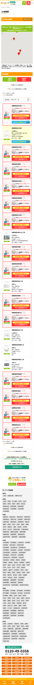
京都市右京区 (27, 519)
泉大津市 (18, 565)
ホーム (2, 7)
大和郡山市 (16, 623)
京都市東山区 (6, 519)
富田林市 (5, 570)
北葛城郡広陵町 (23, 636)
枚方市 (9, 567)
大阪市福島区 (13, 542)
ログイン (24, 3)
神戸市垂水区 (13, 593)
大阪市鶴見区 (21, 555)
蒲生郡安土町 (6, 506)
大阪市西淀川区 (14, 547)
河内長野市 (16, 570)
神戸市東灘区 (6, 590)
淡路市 (20, 605)
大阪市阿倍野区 (6, 552)
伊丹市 (13, 598)
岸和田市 (28, 562)
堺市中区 (18, 560)
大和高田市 (10, 623)
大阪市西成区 (6, 555)
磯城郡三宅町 (21, 631)
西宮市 (24, 595)
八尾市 (18, 567)
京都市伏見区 (6, 521)
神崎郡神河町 (13, 613)
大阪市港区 (5, 545)
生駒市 (18, 626)
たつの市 (9, 608)
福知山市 (27, 521)
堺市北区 (16, 562)
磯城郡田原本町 (6, 633)
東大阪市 (15, 575)
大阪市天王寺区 (20, 545)
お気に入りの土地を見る (17, 85)
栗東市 (4, 503)
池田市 (9, 565)
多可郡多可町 (24, 608)
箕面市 (9, 572)
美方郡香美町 (21, 615)
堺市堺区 (12, 560)
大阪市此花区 (21, 542)
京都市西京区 (21, 521)
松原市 (21, 570)
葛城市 (27, 626)
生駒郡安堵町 (6, 631)
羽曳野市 (18, 572)
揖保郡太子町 (21, 613)
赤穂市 (4, 600)
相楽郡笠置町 (22, 531)
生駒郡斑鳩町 (25, 628)
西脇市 (9, 600)
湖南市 (18, 503)
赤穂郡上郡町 (6, 615)
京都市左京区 (20, 517)
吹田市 (13, 565)
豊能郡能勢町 (13, 580)
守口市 (4, 567)
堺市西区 (5, 562)
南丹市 (4, 529)
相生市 (18, 598)
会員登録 (28, 3)
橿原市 (26, 623)
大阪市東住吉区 (22, 552)
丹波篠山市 (19, 603)
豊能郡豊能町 (6, 580)
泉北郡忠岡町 (21, 580)
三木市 (18, 600)
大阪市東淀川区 (22, 547)
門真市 (23, 572)
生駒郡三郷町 (18, 628)
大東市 (26, 570)
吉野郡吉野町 (14, 638)
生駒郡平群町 (10, 628)
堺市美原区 (22, 562)
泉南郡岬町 (20, 582)
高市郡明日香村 (22, 633)
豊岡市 (22, 598)
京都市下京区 (13, 519)
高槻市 (23, 565)
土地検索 (4, 683)
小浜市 (4, 495)
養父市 (24, 603)
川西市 (27, 600)
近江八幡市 (14, 501)
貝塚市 (28, 565)
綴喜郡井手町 (6, 531)
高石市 (4, 575)
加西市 (13, 603)
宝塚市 (13, 600)
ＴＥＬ (30, 683)
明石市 (20, 595)
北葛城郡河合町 (6, 638)
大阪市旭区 (20, 550)
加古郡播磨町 (13, 610)
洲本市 (4, 598)
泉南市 (20, 575)
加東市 (4, 608)
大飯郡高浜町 (10, 495)
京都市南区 (20, 519)
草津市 (20, 501)
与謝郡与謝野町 (22, 536)
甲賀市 (9, 503)
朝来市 (15, 605)
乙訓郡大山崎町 (16, 529)
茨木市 (13, 567)
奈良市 (4, 623)
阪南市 (15, 577)
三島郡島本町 (21, 577)
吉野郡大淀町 (22, 638)
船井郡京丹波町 (6, 536)
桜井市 (4, 626)
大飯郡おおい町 (18, 495)
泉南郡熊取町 (6, 582)
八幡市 (14, 527)
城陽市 (27, 524)
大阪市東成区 (6, 550)
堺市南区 (10, 562)
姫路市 (11, 595)
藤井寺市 (9, 575)
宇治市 (13, 524)
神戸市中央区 (27, 593)
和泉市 (4, 572)
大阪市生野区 (13, 550)
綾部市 (9, 524)
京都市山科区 (13, 521)
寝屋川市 (10, 570)
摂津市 (28, 572)
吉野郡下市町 (6, 641)
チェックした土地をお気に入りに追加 (17, 89)
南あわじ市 (10, 605)
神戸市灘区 (13, 590)
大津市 (4, 501)
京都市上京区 (12, 517)
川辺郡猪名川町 (16, 608)
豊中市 (4, 565)
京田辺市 (19, 527)
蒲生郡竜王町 (21, 506)
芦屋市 (9, 598)
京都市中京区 (27, 517)
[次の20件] (9, 95)
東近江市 (23, 503)
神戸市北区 (20, 593)
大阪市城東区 (27, 550)
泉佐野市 (23, 567)
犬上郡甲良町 (21, 508)
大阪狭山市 (10, 577)
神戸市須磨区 (6, 593)
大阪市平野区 (14, 557)
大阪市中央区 (6, 560)
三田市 (9, 603)
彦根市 (9, 501)
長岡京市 (9, 527)
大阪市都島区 (6, 542)
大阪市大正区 (12, 545)
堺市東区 (23, 560)
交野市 (4, 577)
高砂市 (22, 600)
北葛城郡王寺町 (14, 636)
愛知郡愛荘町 (6, 508)
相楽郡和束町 (6, 534)
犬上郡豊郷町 (13, 508)
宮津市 (18, 524)
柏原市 (13, 572)
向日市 (4, 527)
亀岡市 (22, 524)
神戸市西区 (5, 595)
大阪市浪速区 (6, 547)
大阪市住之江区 (6, 557)
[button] (20, 51)
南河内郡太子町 (6, 585)
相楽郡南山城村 (21, 534)
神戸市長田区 (27, 590)
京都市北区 (5, 517)
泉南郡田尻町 (13, 582)
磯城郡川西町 (13, 631)
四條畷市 (25, 575)
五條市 (9, 626)
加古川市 (27, 598)
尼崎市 (15, 595)
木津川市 (9, 529)
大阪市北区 (21, 557)
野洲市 (13, 503)
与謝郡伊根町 (14, 536)
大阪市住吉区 (14, 552)
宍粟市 (24, 605)
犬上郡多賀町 (6, 511)
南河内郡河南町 (14, 585)
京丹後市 (25, 527)
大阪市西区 (27, 542)
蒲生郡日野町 (13, 506)
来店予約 (22, 683)
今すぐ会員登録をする (21, 117)
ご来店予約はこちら (17, 467)
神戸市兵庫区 (20, 590)
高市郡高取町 (14, 633)
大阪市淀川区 (13, 555)
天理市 (21, 623)
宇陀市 (4, 628)
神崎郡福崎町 (6, 613)
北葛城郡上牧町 (6, 636)
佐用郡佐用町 (13, 615)
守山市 (24, 501)
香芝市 (22, 626)
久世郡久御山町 (24, 529)
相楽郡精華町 (13, 534)
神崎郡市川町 (21, 610)
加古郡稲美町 (6, 610)
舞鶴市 (4, 524)
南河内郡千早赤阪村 (24, 585)
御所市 (13, 626)
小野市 (4, 603)
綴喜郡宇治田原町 (14, 531)
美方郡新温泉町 (6, 618)
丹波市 (4, 605)
